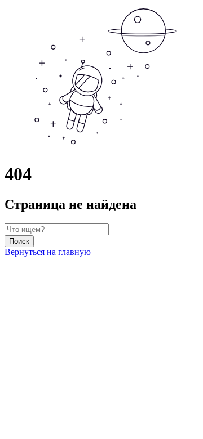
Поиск (19, 241)
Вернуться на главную (48, 252)
